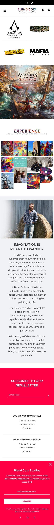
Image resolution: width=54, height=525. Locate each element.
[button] (19, 121)
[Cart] (50, 11)
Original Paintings (27, 420)
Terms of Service (29, 511)
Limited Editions (27, 424)
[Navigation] (5, 10)
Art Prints (27, 428)
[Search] (44, 11)
